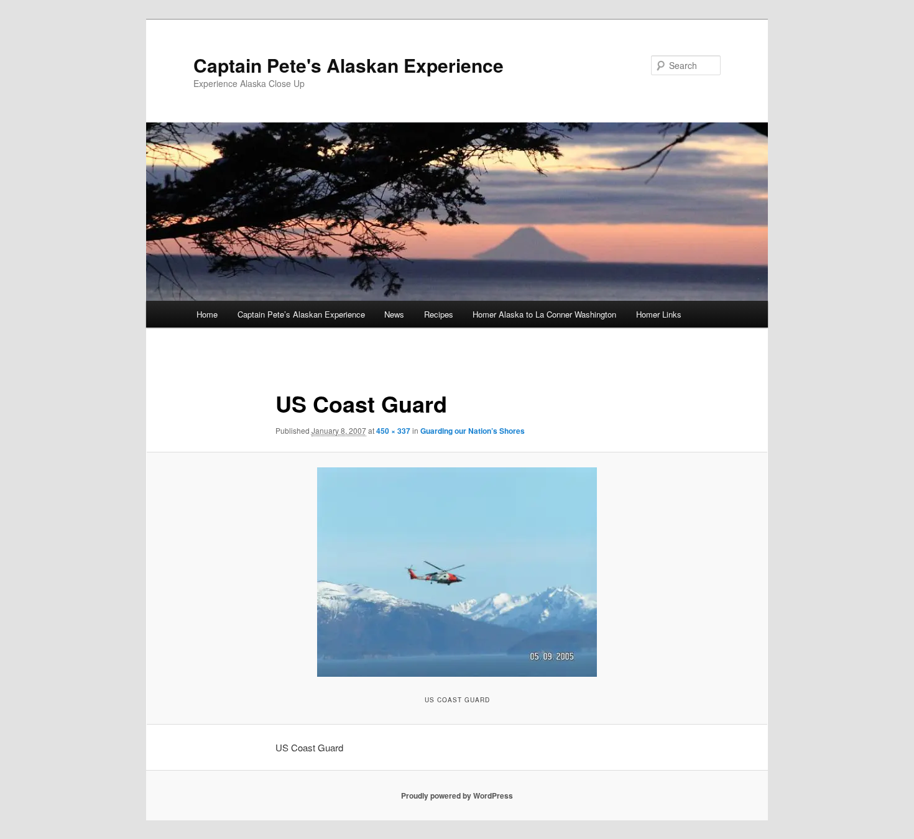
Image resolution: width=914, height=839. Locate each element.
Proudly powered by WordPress (457, 795)
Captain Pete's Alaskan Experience (348, 65)
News (394, 314)
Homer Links (658, 314)
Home (207, 314)
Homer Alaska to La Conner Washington (544, 314)
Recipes (438, 314)
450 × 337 (393, 430)
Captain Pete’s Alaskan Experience (301, 314)
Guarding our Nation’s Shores (472, 430)
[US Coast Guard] (457, 572)
